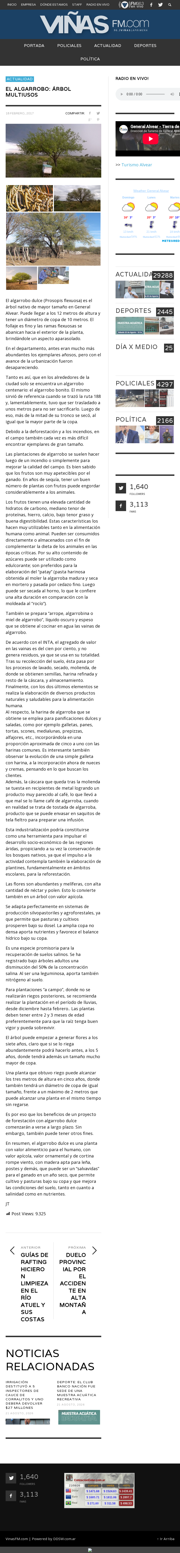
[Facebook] (151, 4)
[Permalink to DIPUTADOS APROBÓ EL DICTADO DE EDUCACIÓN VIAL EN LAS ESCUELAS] (152, 434)
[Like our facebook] (121, 506)
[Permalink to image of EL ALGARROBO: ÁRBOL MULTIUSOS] (53, 150)
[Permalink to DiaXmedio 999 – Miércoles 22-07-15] (130, 362)
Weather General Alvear (151, 191)
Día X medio (137, 347)
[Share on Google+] (90, 119)
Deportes (133, 310)
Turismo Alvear (136, 164)
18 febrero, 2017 (20, 114)
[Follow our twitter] (121, 488)
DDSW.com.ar (64, 1538)
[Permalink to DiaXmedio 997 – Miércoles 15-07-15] (167, 362)
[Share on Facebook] (90, 113)
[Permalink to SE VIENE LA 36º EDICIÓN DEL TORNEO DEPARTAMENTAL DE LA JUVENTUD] (152, 325)
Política (131, 419)
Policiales (135, 383)
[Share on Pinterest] (98, 119)
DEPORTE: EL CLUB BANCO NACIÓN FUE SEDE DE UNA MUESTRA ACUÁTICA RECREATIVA (76, 1390)
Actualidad (20, 79)
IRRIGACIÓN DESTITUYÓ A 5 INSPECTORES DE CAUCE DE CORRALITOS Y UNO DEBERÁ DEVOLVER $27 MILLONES (25, 1395)
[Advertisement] (151, 1496)
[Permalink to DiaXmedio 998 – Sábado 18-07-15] (152, 362)
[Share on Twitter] (98, 113)
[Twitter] (160, 4)
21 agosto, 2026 (19, 1413)
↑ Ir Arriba (165, 1538)
